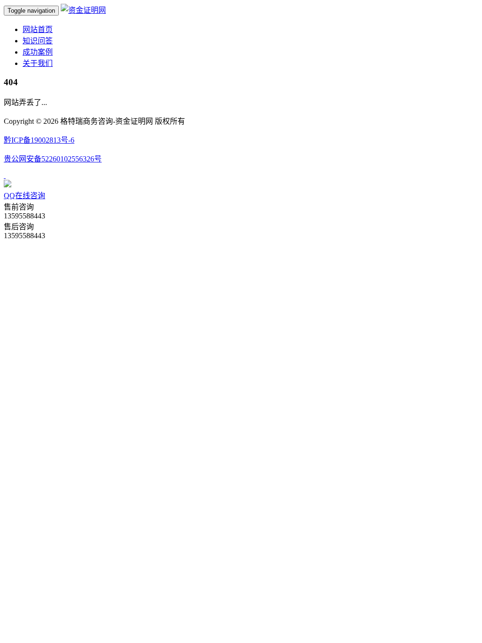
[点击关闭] (5, 175)
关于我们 (38, 63)
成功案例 (38, 52)
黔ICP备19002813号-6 (39, 140)
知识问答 (38, 41)
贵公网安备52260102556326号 (53, 159)
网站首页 (38, 29)
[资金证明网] (83, 10)
